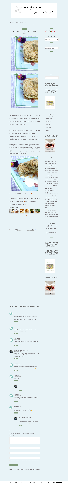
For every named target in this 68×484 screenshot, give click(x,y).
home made (47, 179)
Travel (49, 19)
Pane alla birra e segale (49, 234)
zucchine (53, 216)
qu (25, 204)
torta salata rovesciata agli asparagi (36, 215)
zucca (50, 216)
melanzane (48, 181)
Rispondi (16, 321)
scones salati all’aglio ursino (31, 214)
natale (52, 181)
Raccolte (12, 22)
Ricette (22, 19)
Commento (11, 435)
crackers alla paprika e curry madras (21, 215)
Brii (31, 202)
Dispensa (55, 19)
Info (54, 482)
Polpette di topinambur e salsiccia (51, 229)
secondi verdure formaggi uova (50, 206)
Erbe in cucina (33, 193)
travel (55, 210)
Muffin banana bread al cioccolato (51, 232)
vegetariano (49, 214)
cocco (52, 166)
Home (11, 19)
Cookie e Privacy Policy (21, 22)
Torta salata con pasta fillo (11, 214)
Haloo (24, 201)
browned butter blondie (49, 116)
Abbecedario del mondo (51, 161)
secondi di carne (49, 201)
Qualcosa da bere (49, 195)
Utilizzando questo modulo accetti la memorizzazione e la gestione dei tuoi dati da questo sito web (25, 461)
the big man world (48, 127)
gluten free (52, 177)
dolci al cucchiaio (50, 172)
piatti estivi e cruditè (48, 185)
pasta (53, 183)
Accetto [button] (57, 482)
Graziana (16, 326)
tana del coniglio (48, 124)
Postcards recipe (41, 19)
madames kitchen (48, 121)
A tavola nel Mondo (30, 19)
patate (56, 183)
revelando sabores (48, 119)
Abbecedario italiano (48, 163)
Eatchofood (47, 130)
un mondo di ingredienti (50, 212)
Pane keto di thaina (49, 228)
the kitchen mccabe (49, 118)
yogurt (46, 216)
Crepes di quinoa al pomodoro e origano (52, 225)
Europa (55, 172)
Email (10, 450)
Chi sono (17, 19)
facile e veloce (49, 174)
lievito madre (53, 179)
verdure (55, 214)
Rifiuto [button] (61, 482)
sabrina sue (47, 125)
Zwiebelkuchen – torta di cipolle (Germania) (17, 215)
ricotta (55, 195)
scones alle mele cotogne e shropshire (27, 215)
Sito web (11, 455)
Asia (53, 165)
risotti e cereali (48, 197)
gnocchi (57, 177)
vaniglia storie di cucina (49, 122)
